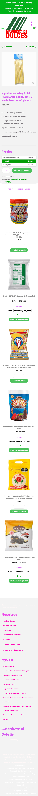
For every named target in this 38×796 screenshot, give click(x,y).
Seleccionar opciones (20, 319)
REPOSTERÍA (6, 182)
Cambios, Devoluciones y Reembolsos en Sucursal (18, 700)
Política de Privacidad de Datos (14, 693)
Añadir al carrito (22, 170)
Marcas (5, 719)
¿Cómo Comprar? (9, 666)
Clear (19, 315)
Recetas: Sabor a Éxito (11, 644)
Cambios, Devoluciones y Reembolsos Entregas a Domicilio (17, 708)
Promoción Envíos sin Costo (13, 675)
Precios (19, 307)
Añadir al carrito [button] (20, 250)
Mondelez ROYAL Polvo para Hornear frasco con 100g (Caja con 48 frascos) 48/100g (19, 235)
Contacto (6, 639)
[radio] (10, 310)
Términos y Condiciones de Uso (14, 715)
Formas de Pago (8, 684)
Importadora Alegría (18, 179)
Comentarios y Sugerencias (13, 650)
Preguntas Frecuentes (11, 689)
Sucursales (7, 630)
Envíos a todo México (11, 680)
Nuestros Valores (9, 625)
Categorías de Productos (12, 634)
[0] (34, 28)
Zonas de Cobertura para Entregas (16, 671)
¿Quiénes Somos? (9, 621)
